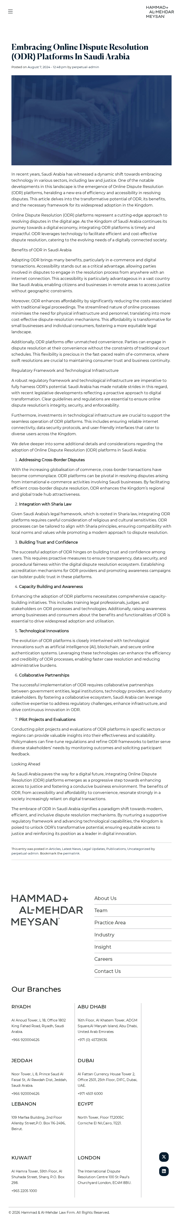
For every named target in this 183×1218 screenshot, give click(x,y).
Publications (116, 849)
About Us (105, 898)
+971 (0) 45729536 (92, 1040)
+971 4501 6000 (90, 1094)
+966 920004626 (25, 1040)
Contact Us (107, 971)
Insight (102, 947)
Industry (104, 935)
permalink (71, 853)
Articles (55, 849)
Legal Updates (93, 849)
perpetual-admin (85, 67)
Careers (103, 959)
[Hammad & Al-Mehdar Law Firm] (161, 11)
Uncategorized (138, 849)
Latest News (71, 849)
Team (100, 910)
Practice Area (110, 922)
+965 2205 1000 (24, 1191)
